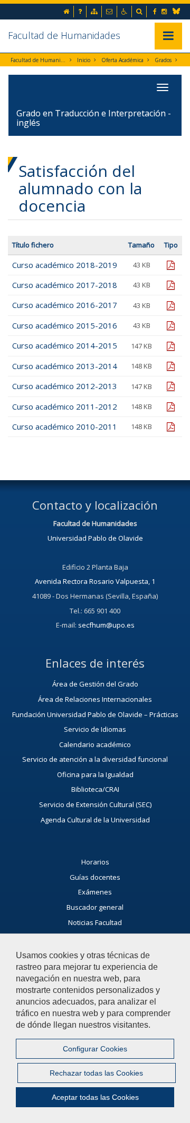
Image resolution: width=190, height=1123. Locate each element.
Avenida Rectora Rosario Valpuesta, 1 (95, 581)
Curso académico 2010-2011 (64, 426)
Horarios (95, 862)
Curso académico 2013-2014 (64, 366)
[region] (95, 1028)
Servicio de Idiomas (95, 729)
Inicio (83, 60)
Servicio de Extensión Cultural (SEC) (95, 804)
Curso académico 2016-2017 (64, 305)
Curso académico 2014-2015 (64, 345)
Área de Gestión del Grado (95, 684)
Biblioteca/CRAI (95, 789)
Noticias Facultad (95, 922)
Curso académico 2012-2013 (64, 386)
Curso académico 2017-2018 (64, 285)
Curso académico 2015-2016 (64, 325)
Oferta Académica (122, 60)
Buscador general (95, 907)
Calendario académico (95, 744)
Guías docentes (95, 877)
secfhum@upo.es (106, 625)
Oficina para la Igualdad (95, 774)
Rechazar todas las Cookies (96, 1073)
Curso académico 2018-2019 (64, 265)
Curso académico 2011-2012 (64, 406)
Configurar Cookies (95, 1049)
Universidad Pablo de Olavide (95, 538)
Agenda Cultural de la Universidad (95, 819)
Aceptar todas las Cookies (95, 1097)
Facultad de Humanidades (64, 35)
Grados (163, 60)
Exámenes (95, 892)
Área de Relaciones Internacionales (95, 699)
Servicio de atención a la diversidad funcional (95, 759)
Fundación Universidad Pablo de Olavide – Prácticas (95, 714)
